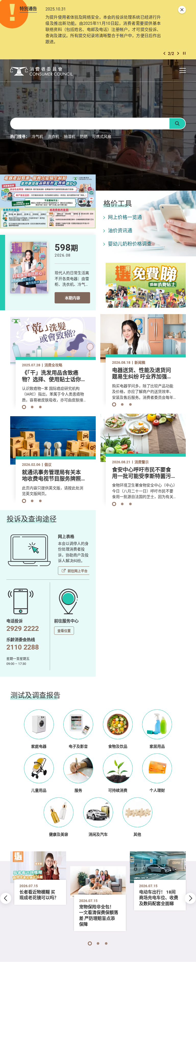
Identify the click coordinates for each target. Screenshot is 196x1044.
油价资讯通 (120, 230)
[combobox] (89, 123)
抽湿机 (69, 136)
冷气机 (37, 136)
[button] (164, 53)
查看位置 (64, 630)
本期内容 (72, 297)
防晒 (84, 136)
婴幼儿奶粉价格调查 (130, 243)
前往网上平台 (78, 570)
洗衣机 (53, 136)
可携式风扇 (101, 136)
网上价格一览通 (125, 217)
